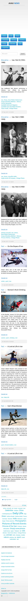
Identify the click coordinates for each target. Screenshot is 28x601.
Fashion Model (10, 516)
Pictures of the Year (9, 526)
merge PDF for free (6, 570)
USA (23, 531)
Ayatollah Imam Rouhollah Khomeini (10, 106)
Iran (2, 100)
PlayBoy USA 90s (5, 559)
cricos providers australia (7, 583)
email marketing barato (7, 576)
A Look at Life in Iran (15, 346)
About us (3, 588)
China (21, 510)
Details (3, 97)
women (3, 338)
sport (6, 281)
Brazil (15, 508)
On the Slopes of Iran (15, 246)
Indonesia (19, 518)
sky (15, 537)
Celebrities (9, 510)
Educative (4, 60)
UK (20, 531)
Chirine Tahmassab (6, 103)
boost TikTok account (6, 580)
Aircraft (9, 508)
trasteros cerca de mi (6, 573)
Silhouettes (6, 528)
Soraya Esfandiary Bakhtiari (8, 101)
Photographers (20, 521)
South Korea (6, 531)
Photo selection (10, 521)
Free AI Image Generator (7, 556)
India (15, 518)
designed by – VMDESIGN (8, 593)
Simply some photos (17, 528)
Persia (5, 100)
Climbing (12, 338)
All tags (24, 505)
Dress (4, 516)
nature (6, 537)
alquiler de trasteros (6, 553)
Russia (24, 526)
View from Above (12, 533)
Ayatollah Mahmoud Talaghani (9, 105)
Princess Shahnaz (5, 237)
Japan (24, 518)
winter (3, 281)
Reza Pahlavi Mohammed (15, 100)
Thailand (16, 531)
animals (9, 535)
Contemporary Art (7, 513)
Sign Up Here (7, 499)
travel (23, 537)
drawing (18, 535)
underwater (13, 539)
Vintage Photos (13, 108)
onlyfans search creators (7, 563)
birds (14, 535)
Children (16, 510)
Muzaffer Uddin (12, 176)
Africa (4, 508)
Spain (12, 531)
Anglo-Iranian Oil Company (8, 178)
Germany (4, 518)
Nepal (3, 521)
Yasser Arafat (4, 108)
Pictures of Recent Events (14, 523)
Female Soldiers (9, 445)
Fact (2, 246)
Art (13, 508)
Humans (10, 518)
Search (22, 53)
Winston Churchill (5, 232)
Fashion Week (18, 516)
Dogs (25, 513)
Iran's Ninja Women (15, 406)
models (23, 535)
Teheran (18, 101)
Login (15, 499)
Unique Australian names (7, 566)
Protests (20, 526)
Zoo (5, 535)
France (25, 516)
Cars (24, 508)
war (18, 539)
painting (11, 537)
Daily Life (6, 397)
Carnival (20, 508)
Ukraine (5, 533)
